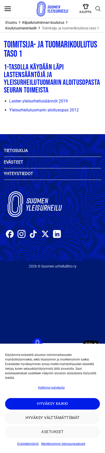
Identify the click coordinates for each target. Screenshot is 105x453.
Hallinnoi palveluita (51, 387)
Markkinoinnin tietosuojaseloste (63, 444)
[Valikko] (7, 9)
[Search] (98, 9)
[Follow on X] (45, 234)
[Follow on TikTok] (33, 234)
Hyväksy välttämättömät (52, 417)
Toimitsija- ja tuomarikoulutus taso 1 (70, 28)
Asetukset (52, 431)
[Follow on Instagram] (21, 234)
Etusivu (11, 22)
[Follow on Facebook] (10, 234)
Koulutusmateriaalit (21, 28)
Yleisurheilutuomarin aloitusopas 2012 (44, 110)
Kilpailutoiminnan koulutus (43, 22)
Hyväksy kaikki (52, 403)
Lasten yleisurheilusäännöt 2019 (38, 101)
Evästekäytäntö (28, 444)
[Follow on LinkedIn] (57, 234)
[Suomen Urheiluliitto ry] (52, 9)
